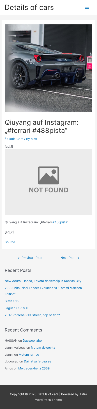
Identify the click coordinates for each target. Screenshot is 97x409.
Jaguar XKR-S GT (17, 308)
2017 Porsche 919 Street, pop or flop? (32, 315)
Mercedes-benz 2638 (34, 368)
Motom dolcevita (43, 347)
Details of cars (29, 7)
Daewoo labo (32, 340)
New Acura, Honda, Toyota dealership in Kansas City (43, 281)
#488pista (60, 222)
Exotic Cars (15, 139)
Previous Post (29, 258)
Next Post (70, 258)
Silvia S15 (11, 301)
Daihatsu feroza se (37, 361)
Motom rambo (29, 354)
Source (10, 242)
